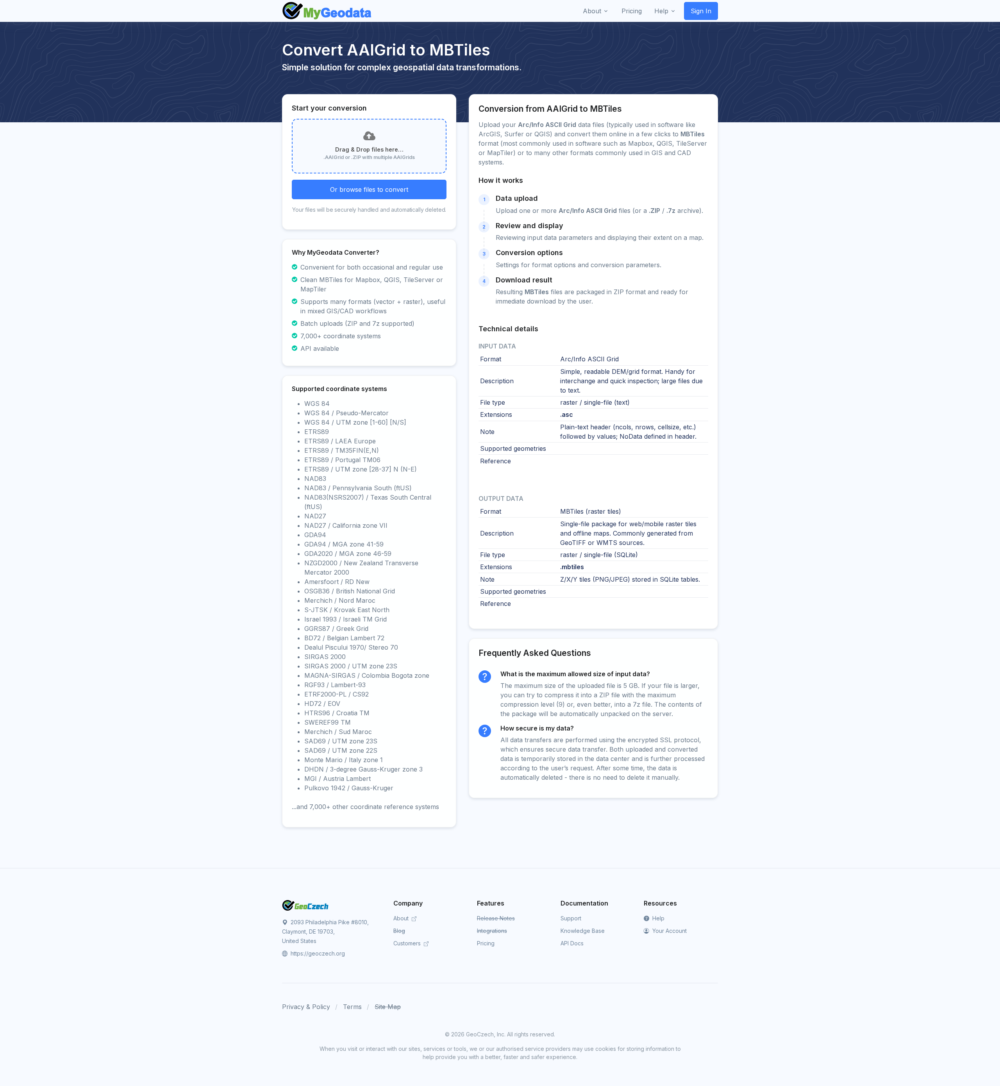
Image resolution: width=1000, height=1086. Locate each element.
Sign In (701, 11)
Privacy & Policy (306, 1007)
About (401, 918)
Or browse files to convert (369, 189)
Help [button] (661, 11)
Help (657, 918)
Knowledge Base (583, 930)
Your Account (669, 930)
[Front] (327, 11)
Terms (352, 1007)
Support (571, 918)
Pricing (486, 943)
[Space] (305, 905)
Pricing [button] (631, 11)
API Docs (572, 943)
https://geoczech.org (317, 953)
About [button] (592, 11)
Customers (407, 943)
